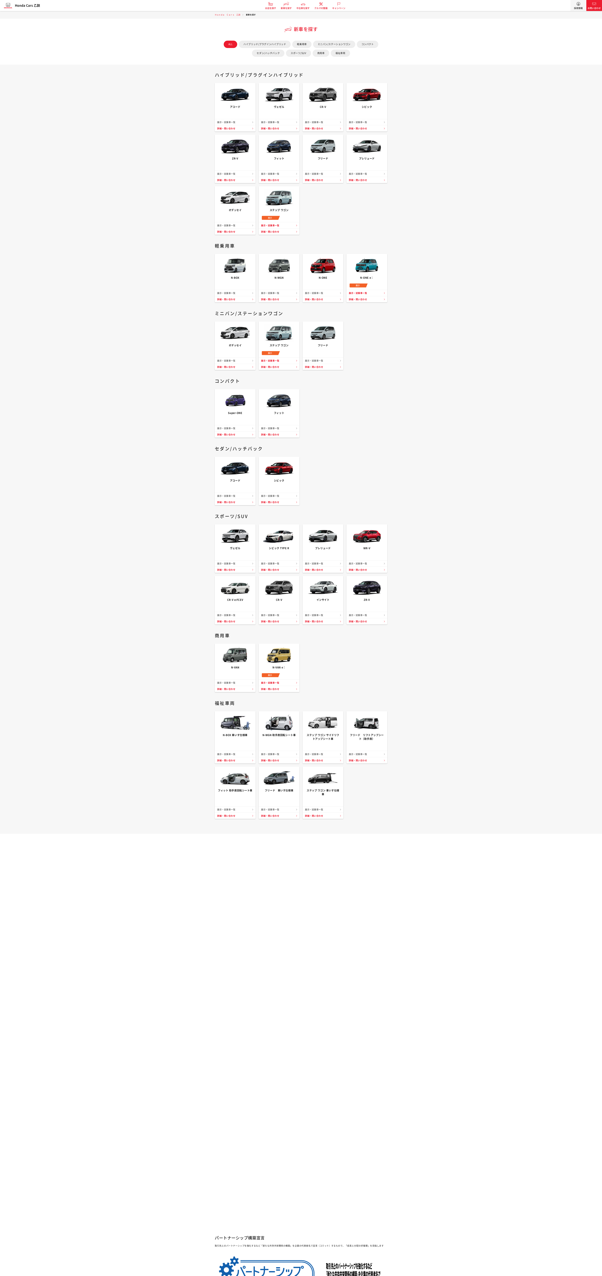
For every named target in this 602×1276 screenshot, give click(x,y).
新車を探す (286, 8)
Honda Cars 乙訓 (27, 5)
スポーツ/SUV (298, 53)
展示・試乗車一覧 (270, 225)
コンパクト (368, 44)
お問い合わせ (594, 8)
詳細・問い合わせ (226, 128)
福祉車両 (340, 53)
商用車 (321, 53)
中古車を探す (303, 8)
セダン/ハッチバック (268, 53)
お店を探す (270, 8)
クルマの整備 (320, 8)
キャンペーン (338, 8)
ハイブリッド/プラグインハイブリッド (264, 44)
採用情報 (578, 8)
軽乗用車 (302, 44)
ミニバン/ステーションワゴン (334, 44)
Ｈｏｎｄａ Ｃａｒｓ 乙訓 (227, 15)
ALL (230, 44)
